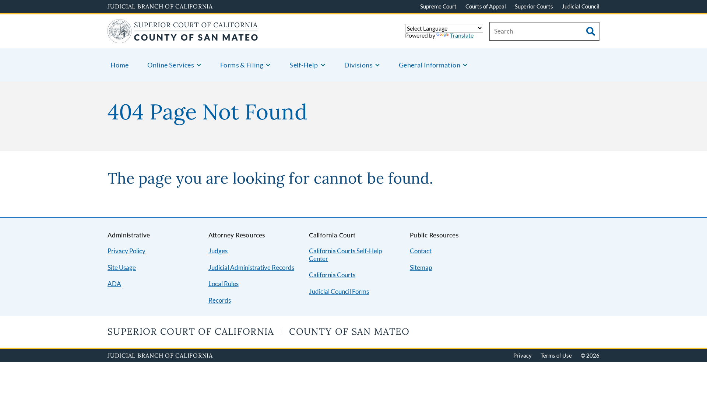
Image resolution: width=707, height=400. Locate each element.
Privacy (522, 355)
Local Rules (223, 284)
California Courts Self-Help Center (345, 254)
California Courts (332, 275)
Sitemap (421, 267)
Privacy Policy (126, 251)
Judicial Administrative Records (251, 267)
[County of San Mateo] (183, 38)
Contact (421, 251)
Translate (462, 35)
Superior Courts (534, 6)
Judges (218, 251)
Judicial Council (580, 6)
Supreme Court (438, 6)
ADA (114, 284)
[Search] (590, 31)
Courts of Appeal (485, 6)
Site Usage (122, 267)
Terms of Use (556, 355)
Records (219, 300)
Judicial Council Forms (339, 291)
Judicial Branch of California (160, 6)
